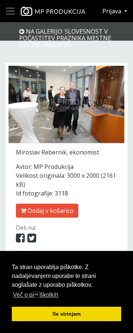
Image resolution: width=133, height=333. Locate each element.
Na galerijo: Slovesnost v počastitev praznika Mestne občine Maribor (65, 38)
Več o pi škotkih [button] (35, 295)
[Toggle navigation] (10, 11)
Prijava (112, 11)
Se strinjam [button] (66, 314)
